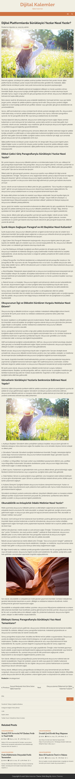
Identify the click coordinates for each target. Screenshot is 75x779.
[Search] (72, 13)
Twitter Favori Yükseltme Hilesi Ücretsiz (13, 718)
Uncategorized (14, 678)
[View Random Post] (68, 14)
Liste (2, 711)
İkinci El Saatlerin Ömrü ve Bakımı (53, 755)
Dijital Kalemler (37, 4)
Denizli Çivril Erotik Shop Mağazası (53, 733)
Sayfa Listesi (5, 714)
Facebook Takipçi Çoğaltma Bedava (12, 704)
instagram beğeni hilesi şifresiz (10, 707)
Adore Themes (57, 776)
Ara (2, 696)
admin (26, 27)
